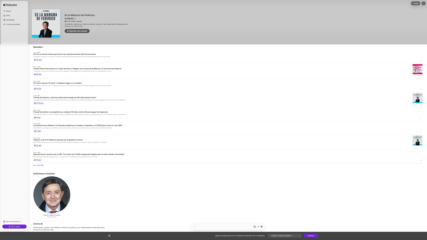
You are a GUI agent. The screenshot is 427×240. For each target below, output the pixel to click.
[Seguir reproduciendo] (258, 226)
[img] (10, 5)
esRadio (69, 18)
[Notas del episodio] (254, 226)
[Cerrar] (109, 236)
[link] (38, 47)
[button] (14, 11)
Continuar (310, 236)
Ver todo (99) (38, 165)
